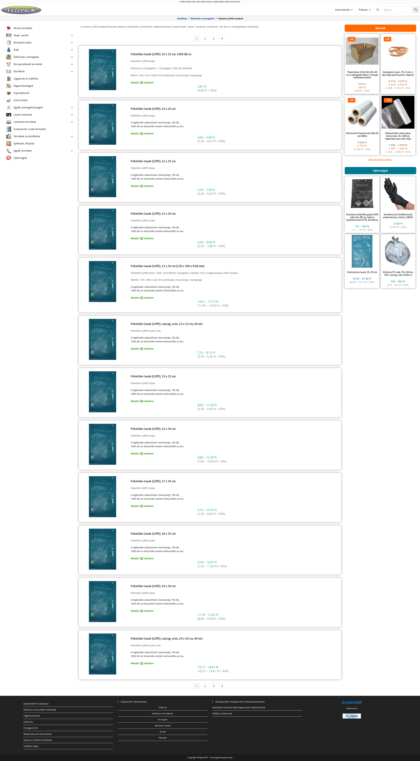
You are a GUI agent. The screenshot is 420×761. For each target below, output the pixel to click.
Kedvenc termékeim (162, 713)
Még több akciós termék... (380, 159)
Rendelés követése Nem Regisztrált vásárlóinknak (238, 707)
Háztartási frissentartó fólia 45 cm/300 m (362, 134)
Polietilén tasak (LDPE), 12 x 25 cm (153, 161)
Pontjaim (163, 719)
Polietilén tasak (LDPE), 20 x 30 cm (153, 586)
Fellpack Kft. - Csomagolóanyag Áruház (215, 757)
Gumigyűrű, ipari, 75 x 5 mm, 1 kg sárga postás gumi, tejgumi (398, 73)
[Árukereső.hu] (352, 703)
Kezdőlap (182, 18)
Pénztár (163, 737)
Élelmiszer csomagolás (202, 18)
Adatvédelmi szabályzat (36, 703)
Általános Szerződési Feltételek (39, 709)
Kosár (163, 731)
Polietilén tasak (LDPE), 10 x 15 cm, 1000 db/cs (161, 54)
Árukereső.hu (351, 708)
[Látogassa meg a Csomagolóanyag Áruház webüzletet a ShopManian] (352, 715)
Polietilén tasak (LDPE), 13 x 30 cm (153, 213)
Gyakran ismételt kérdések (37, 740)
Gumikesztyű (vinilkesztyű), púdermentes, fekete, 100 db (398, 216)
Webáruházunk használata (37, 733)
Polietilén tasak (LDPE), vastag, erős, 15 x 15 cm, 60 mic (167, 324)
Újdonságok (380, 170)
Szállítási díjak (30, 746)
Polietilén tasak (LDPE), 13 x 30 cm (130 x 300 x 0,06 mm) (167, 266)
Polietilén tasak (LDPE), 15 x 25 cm (153, 376)
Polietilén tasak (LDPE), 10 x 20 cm (153, 108)
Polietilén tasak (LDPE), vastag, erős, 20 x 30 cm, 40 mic (167, 638)
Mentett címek (163, 725)
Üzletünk (28, 721)
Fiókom (163, 707)
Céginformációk (31, 715)
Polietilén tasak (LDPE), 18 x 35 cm (153, 533)
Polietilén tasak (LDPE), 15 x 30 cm (153, 428)
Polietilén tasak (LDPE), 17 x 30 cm (153, 481)
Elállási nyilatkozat (222, 713)
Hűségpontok (30, 727)
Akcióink (380, 28)
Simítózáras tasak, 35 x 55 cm (362, 272)
